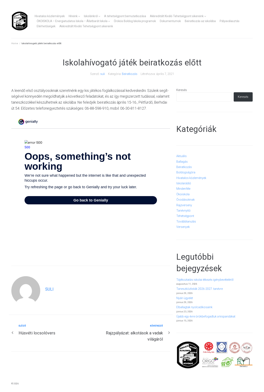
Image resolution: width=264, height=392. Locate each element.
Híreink (73, 16)
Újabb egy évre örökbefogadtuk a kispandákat (205, 316)
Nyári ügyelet (184, 298)
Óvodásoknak (185, 199)
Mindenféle (183, 188)
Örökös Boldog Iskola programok (135, 21)
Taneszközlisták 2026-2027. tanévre (199, 288)
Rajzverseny (184, 205)
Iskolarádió (183, 183)
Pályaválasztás (229, 21)
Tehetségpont (185, 216)
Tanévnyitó (183, 210)
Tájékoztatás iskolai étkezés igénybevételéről (204, 279)
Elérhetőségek (46, 26)
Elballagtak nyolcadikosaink (194, 307)
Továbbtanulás (186, 221)
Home (14, 43)
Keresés (181, 90)
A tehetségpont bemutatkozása (125, 16)
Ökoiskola (183, 194)
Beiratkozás (129, 74)
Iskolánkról (91, 16)
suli (102, 74)
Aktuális (181, 156)
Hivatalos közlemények (50, 16)
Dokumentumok (170, 21)
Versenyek (183, 227)
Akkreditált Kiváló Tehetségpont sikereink (177, 16)
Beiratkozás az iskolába (200, 21)
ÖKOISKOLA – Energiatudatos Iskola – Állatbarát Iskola (72, 21)
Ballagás (182, 161)
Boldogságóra (185, 172)
